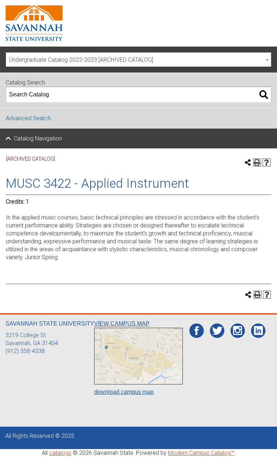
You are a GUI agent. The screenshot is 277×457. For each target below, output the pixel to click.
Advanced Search (28, 118)
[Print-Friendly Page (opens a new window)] (257, 162)
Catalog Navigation (38, 138)
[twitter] (217, 331)
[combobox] (138, 59)
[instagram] (237, 330)
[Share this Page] (248, 162)
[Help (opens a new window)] (267, 162)
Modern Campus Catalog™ (201, 452)
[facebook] (196, 331)
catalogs (60, 452)
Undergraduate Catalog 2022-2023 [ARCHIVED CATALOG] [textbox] (81, 59)
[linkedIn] (258, 330)
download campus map (124, 392)
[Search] (263, 95)
